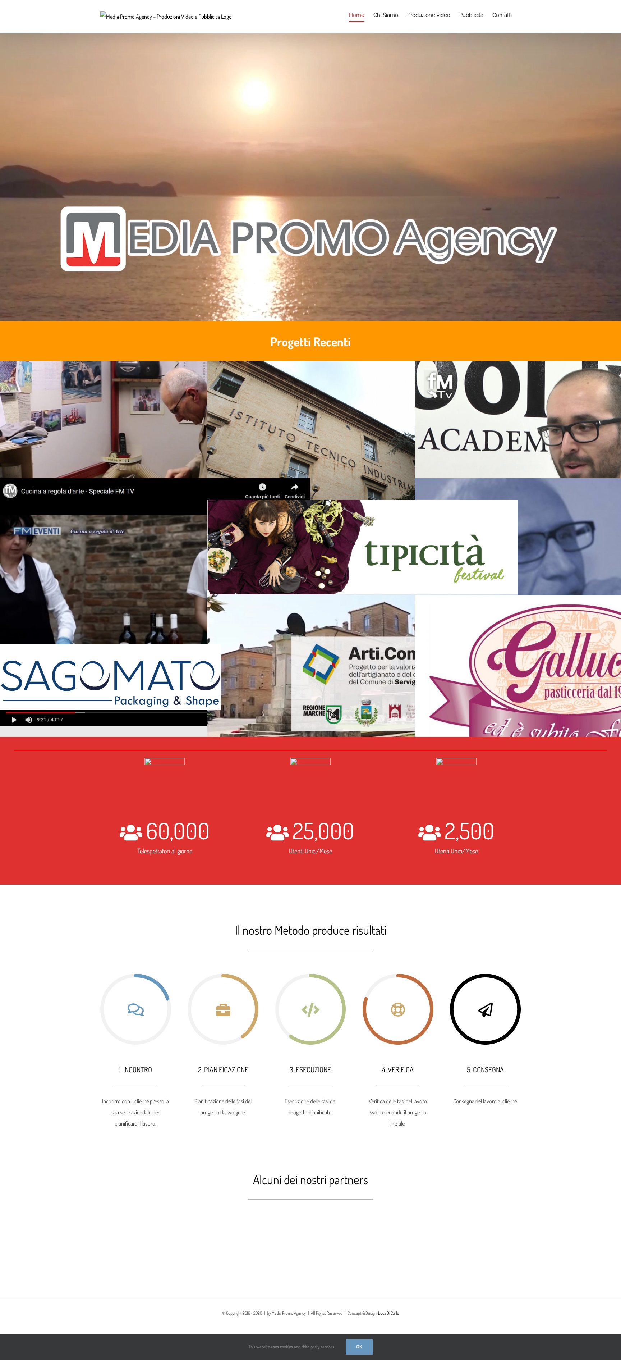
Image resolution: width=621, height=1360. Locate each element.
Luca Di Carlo (388, 1313)
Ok (359, 1346)
